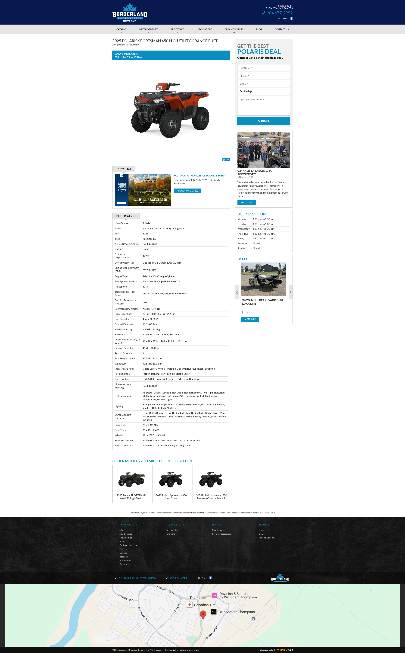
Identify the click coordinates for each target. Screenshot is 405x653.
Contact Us (264, 530)
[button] (237, 292)
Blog (261, 534)
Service (216, 524)
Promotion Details (187, 191)
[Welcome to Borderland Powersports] (263, 150)
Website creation (267, 650)
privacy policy (179, 650)
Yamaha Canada (266, 537)
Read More (247, 203)
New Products (128, 524)
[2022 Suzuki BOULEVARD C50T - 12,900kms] (263, 279)
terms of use (194, 650)
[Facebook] (291, 18)
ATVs (121, 530)
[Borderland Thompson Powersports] (129, 12)
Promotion (123, 168)
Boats (122, 541)
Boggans (123, 556)
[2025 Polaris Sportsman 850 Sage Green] (171, 479)
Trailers (123, 549)
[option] (264, 292)
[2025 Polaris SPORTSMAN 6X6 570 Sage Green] (131, 479)
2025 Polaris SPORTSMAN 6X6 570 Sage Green (131, 497)
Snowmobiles (125, 537)
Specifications (126, 216)
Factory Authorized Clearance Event (200, 175)
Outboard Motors (128, 545)
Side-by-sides (125, 534)
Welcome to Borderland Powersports (254, 173)
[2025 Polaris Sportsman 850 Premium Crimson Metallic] (211, 479)
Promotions (125, 560)
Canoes (123, 553)
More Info (250, 319)
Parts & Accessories (221, 534)
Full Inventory (172, 530)
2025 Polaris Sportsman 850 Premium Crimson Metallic (211, 497)
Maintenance (218, 530)
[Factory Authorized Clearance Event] (143, 190)
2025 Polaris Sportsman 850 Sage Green (171, 497)
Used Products (175, 524)
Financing (124, 564)
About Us (264, 524)
